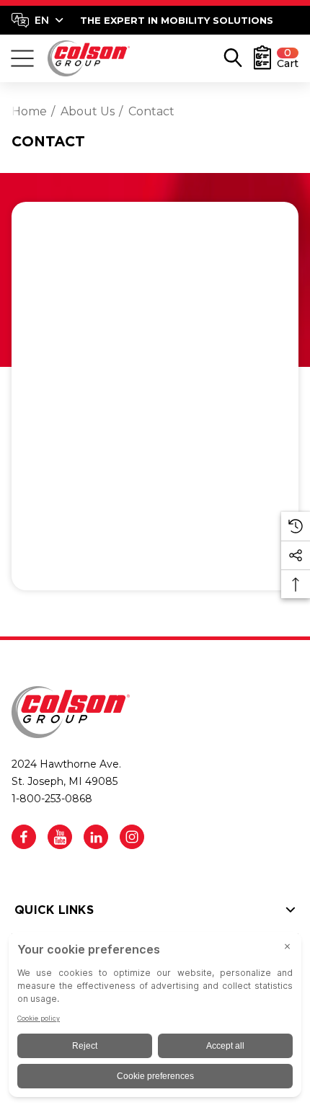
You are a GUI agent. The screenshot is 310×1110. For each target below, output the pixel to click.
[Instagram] (132, 837)
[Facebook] (24, 837)
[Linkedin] (96, 837)
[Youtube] (60, 837)
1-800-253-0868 (52, 798)
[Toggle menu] (22, 58)
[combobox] (37, 20)
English (37, 20)
